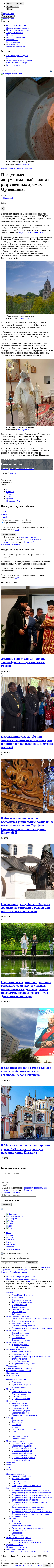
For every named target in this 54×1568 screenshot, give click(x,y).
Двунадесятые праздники (23, 1321)
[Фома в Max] (9, 1228)
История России (19, 1396)
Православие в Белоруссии (24, 1448)
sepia (11, 198)
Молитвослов (12, 40)
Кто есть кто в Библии (21, 1300)
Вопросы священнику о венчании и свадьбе (31, 1493)
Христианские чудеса (21, 1384)
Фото (8, 1467)
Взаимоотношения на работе (24, 1415)
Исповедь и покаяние (21, 1526)
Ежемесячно (25, 523)
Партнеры (10, 1247)
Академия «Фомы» (14, 32)
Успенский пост (19, 1481)
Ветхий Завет (18, 1297)
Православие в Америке (22, 1443)
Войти (19, 74)
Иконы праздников (20, 1335)
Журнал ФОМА (8, 168)
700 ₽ (3, 511)
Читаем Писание (19, 1307)
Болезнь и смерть (19, 1403)
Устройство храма (20, 1347)
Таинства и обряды (14, 1519)
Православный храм (15, 1342)
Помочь (10, 13)
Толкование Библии (20, 1309)
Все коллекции (13, 65)
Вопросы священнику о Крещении (27, 1509)
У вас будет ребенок (20, 1361)
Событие (28, 168)
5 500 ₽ (4, 517)
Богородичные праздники (23, 1326)
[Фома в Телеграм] (11, 1219)
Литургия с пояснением (22, 1540)
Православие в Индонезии (23, 1457)
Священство (17, 1535)
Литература (17, 1422)
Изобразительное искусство (24, 1429)
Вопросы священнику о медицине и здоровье (32, 1514)
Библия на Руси (19, 1312)
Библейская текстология (22, 1302)
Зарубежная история (21, 1399)
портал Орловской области (31, 232)
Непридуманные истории (17, 28)
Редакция (12, 473)
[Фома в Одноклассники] (14, 1216)
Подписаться (32, 1263)
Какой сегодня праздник (17, 56)
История (10, 1389)
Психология (11, 1401)
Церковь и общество (15, 501)
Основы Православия (16, 25)
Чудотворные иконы (21, 1340)
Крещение (16, 1521)
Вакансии (10, 1244)
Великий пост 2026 (20, 1478)
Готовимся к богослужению (18, 1537)
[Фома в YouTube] (11, 1223)
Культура (10, 1417)
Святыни (10, 491)
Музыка (15, 1427)
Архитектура (17, 1420)
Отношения (11, 1366)
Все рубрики (12, 44)
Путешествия (12, 1373)
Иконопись (16, 1424)
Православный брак (20, 1413)
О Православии (19, 1387)
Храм (8, 496)
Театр (14, 1434)
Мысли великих (19, 1439)
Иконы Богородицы (20, 1333)
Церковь (10, 499)
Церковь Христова (14, 1544)
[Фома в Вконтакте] (12, 1214)
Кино (8, 489)
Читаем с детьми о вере (16, 63)
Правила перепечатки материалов (21, 1279)
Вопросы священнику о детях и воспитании (31, 1356)
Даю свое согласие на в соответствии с (24, 542)
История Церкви (19, 1394)
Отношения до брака (21, 1410)
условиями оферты (27, 537)
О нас (8, 1232)
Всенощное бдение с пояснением (26, 1542)
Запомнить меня (11, 1200)
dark (7, 198)
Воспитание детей (14, 1349)
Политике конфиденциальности (27, 1565)
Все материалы (13, 42)
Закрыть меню (8, 16)
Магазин (10, 1235)
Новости (10, 35)
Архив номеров (13, 1249)
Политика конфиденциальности (20, 1276)
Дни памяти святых (20, 1323)
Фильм (9, 494)
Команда (10, 1242)
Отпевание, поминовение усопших (27, 1528)
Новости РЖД (12, 1375)
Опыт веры (17, 1382)
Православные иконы (16, 1330)
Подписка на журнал (15, 47)
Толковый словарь (20, 1436)
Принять (47, 1566)
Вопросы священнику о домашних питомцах (32, 1497)
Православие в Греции (22, 1450)
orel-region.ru (23, 164)
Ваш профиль (12, 6)
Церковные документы (16, 1547)
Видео (9, 1469)
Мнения (10, 1465)
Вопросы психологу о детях (24, 1363)
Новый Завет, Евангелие (23, 1295)
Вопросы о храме (19, 1516)
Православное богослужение (19, 60)
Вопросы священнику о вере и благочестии (31, 1490)
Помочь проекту (8, 534)
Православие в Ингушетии (24, 1455)
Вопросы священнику (16, 37)
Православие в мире (15, 1441)
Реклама (10, 1237)
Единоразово (10, 523)
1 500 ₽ (4, 514)
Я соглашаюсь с (20, 537)
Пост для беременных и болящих (26, 1486)
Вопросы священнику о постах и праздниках (32, 1328)
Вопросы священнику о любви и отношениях (32, 1511)
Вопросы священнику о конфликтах (28, 1507)
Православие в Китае (21, 1460)
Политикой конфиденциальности (17, 543)
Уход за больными (20, 1406)
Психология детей (20, 1354)
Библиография (18, 1314)
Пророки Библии (19, 1304)
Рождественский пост (21, 1476)
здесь (17, 529)
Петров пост (17, 1483)
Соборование (17, 1533)
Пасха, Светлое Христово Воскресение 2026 (31, 1319)
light (3, 198)
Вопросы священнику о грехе (25, 1500)
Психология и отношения (17, 30)
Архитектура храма (20, 1345)
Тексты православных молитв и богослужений (27, 1552)
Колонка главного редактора (19, 1368)
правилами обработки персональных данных (25, 1268)
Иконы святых (18, 1337)
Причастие (16, 1523)
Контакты (10, 1240)
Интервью (10, 1462)
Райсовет (10, 58)
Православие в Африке (22, 1446)
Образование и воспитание (18, 1370)
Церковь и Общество (15, 1549)
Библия (9, 1293)
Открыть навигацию (15, 3)
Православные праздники (17, 1316)
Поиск (9, 9)
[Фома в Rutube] (10, 1226)
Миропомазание (19, 1530)
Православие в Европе (22, 1453)
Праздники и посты (15, 1474)
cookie (30, 1281)
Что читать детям (19, 1359)
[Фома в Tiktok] (10, 1221)
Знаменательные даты (21, 1391)
